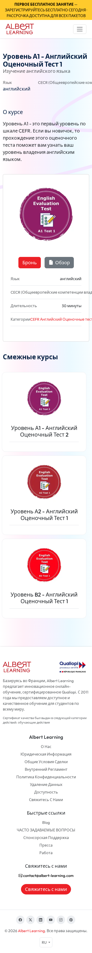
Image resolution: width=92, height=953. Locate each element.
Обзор (62, 262)
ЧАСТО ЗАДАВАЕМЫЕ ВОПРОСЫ (46, 830)
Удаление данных (46, 784)
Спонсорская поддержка (46, 837)
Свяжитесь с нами (46, 799)
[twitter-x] (30, 920)
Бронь (29, 262)
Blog (46, 822)
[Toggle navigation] (79, 29)
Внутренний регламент (46, 769)
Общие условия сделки (46, 761)
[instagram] (61, 920)
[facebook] (20, 920)
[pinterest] (71, 920)
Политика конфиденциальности (46, 777)
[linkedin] (40, 920)
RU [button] (44, 942)
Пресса (46, 845)
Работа (46, 852)
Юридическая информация (46, 754)
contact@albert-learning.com (48, 875)
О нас (46, 746)
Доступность (46, 792)
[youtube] (50, 920)
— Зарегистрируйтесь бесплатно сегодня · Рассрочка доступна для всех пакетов (46, 10)
